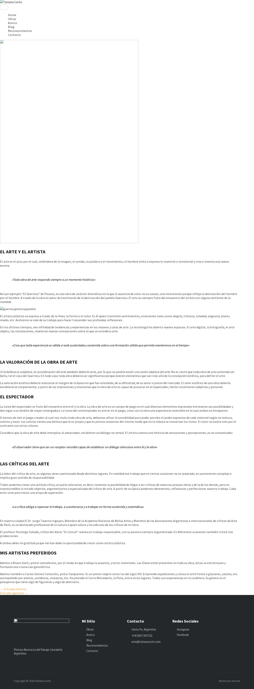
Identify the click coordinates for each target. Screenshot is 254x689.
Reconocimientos (20, 31)
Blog (11, 27)
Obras (12, 19)
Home (12, 15)
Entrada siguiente (14, 593)
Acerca (12, 23)
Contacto (14, 35)
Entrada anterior (13, 589)
